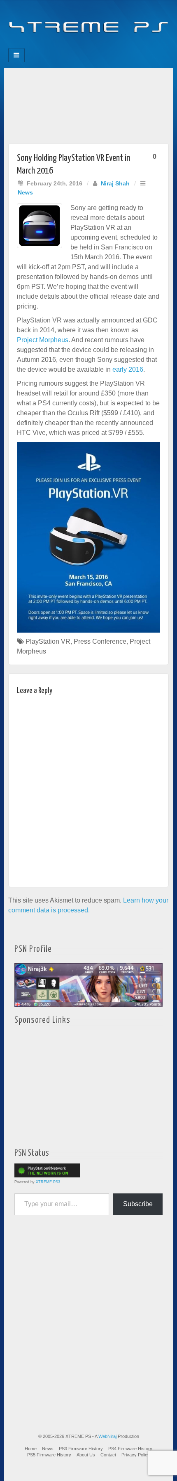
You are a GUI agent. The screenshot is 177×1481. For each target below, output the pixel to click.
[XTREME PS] (88, 21)
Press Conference (100, 641)
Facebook (61, 45)
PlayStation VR (48, 641)
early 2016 (127, 369)
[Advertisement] (88, 103)
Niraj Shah (115, 183)
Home (31, 1448)
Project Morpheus (42, 339)
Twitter (94, 45)
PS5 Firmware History (49, 1454)
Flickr (83, 45)
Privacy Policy (135, 1454)
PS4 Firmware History (130, 1448)
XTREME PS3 (48, 1182)
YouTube (105, 45)
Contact (108, 1454)
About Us (86, 1454)
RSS (116, 45)
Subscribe (138, 1203)
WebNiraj (107, 1436)
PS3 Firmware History (81, 1448)
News (25, 192)
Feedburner (72, 45)
